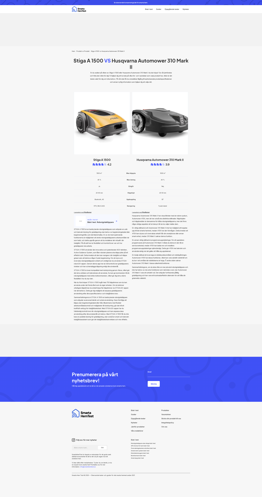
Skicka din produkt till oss (171, 419)
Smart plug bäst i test (137, 458)
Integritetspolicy (167, 423)
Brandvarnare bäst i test (138, 455)
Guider (158, 9)
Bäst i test (149, 9)
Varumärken (166, 414)
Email (149, 372)
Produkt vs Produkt (82, 51)
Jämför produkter (138, 427)
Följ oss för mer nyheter (86, 440)
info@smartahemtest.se (88, 467)
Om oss (164, 427)
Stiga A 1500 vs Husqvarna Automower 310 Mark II (107, 51)
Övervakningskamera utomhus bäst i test (143, 448)
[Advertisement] (131, 29)
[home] (79, 9)
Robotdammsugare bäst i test (140, 453)
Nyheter (186, 9)
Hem (73, 51)
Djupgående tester (172, 9)
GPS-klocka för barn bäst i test (140, 446)
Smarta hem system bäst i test (140, 450)
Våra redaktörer (137, 431)
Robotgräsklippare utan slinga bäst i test (143, 443)
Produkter (165, 410)
